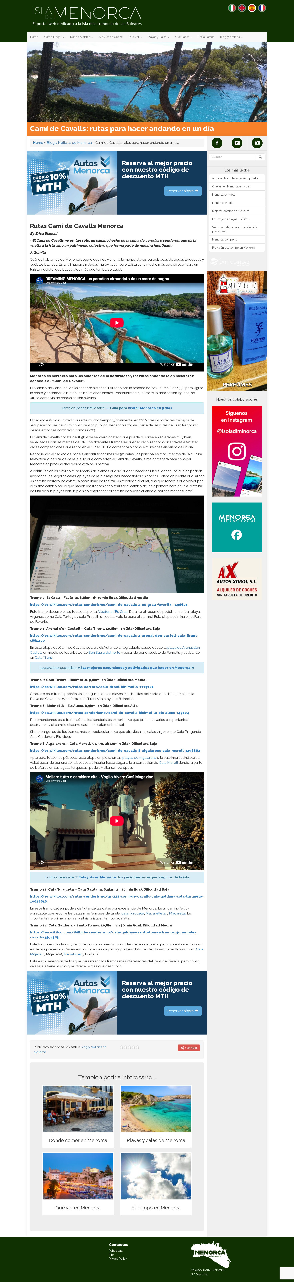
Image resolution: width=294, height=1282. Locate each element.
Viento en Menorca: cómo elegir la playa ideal (234, 229)
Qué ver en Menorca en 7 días (231, 186)
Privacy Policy (118, 1258)
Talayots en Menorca (97, 877)
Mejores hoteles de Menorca (230, 211)
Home (34, 36)
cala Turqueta (132, 913)
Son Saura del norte (104, 652)
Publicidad (116, 1250)
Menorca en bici (222, 202)
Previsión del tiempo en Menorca (233, 247)
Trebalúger (72, 954)
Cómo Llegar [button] (53, 36)
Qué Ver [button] (134, 36)
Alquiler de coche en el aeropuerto (235, 178)
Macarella (177, 913)
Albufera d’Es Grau (112, 612)
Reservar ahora (181, 191)
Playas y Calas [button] (157, 36)
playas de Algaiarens (139, 758)
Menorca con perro (224, 239)
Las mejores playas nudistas (230, 219)
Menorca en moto (223, 194)
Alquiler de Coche (111, 36)
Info (111, 1254)
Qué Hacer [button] (182, 36)
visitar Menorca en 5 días (150, 408)
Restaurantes (206, 36)
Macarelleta (156, 913)
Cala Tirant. (44, 657)
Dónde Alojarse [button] (80, 36)
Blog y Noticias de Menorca (69, 143)
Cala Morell (168, 763)
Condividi (190, 1047)
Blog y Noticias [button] (230, 36)
